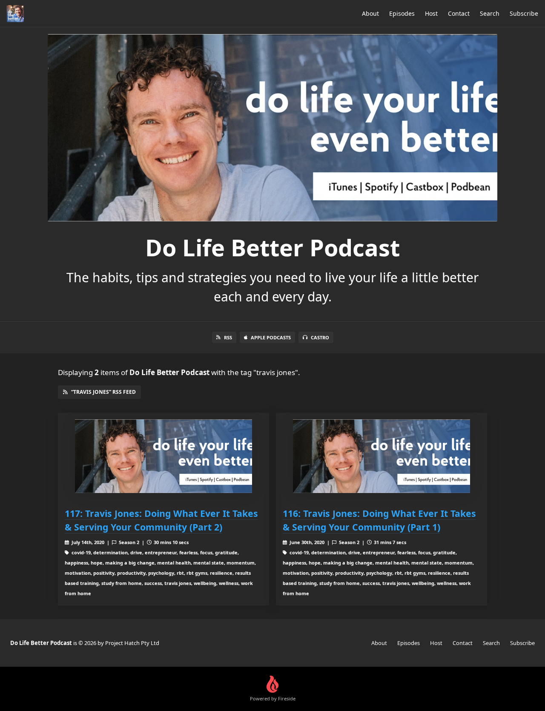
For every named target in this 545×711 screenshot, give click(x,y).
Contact (459, 13)
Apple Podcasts (271, 337)
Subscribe (524, 13)
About (370, 13)
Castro (320, 337)
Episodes (402, 13)
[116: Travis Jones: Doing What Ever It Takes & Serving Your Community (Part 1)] (381, 456)
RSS (228, 337)
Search (489, 13)
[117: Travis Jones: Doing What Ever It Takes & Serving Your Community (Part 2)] (163, 456)
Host (431, 13)
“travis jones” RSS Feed (103, 392)
